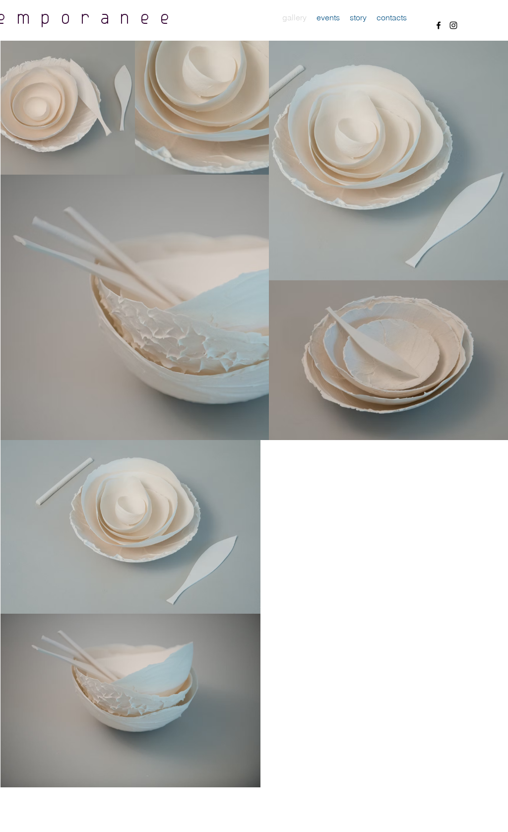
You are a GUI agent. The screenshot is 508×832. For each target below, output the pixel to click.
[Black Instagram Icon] (453, 25)
